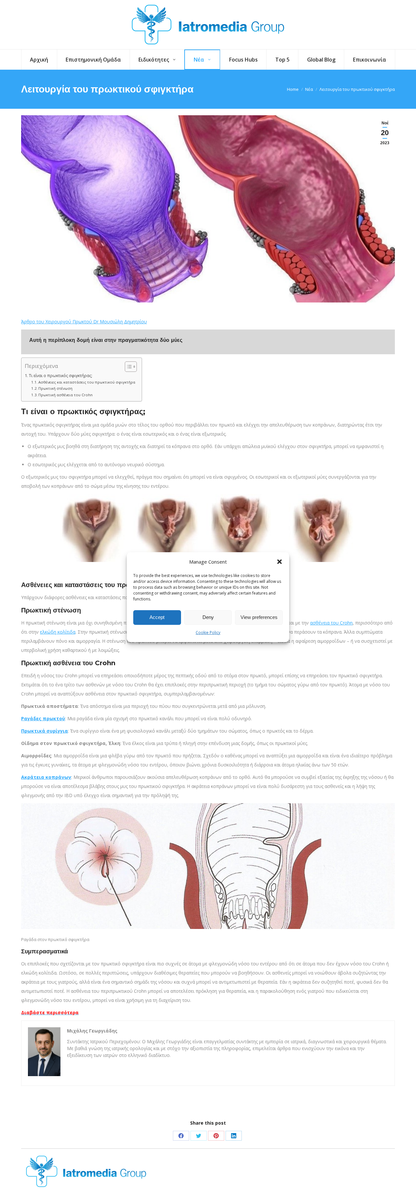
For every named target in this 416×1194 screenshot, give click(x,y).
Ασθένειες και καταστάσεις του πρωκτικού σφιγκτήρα (86, 382)
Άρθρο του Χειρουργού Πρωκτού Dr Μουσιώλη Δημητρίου (84, 321)
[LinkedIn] (234, 1136)
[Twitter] (198, 1136)
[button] (279, 561)
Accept (157, 617)
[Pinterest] (216, 1136)
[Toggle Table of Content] (127, 366)
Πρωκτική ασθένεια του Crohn (65, 394)
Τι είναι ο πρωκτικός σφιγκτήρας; (60, 375)
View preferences (259, 617)
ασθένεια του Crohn (331, 623)
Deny (208, 617)
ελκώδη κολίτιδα (57, 632)
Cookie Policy (208, 632)
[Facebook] (181, 1136)
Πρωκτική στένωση (55, 388)
